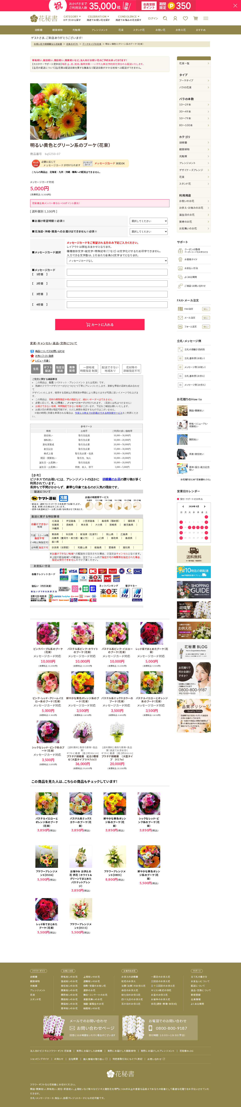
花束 (182, 176)
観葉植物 (184, 149)
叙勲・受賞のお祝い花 (94, 985)
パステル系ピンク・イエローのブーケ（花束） (117, 650)
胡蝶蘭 (183, 142)
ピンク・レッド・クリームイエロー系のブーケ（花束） (48, 700)
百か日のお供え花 (130, 1003)
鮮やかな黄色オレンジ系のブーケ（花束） (82, 700)
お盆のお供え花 (159, 994)
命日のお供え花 (129, 990)
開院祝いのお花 (69, 994)
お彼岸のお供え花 (160, 999)
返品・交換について (201, 990)
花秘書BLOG (187, 1051)
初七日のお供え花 (130, 994)
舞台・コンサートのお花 (95, 994)
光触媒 (183, 156)
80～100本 (186, 125)
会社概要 (73, 1059)
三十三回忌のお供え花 (163, 985)
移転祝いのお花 (69, 976)
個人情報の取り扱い (93, 1059)
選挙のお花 (89, 990)
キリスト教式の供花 (161, 990)
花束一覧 (184, 63)
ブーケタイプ (186, 80)
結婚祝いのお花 (91, 1008)
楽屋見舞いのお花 (92, 999)
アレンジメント (187, 163)
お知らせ (58, 1059)
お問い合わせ (154, 1059)
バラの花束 (185, 87)
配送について (198, 985)
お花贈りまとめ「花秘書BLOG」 (196, 479)
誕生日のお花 (187, 214)
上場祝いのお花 (91, 976)
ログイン (153, 18)
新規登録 (196, 994)
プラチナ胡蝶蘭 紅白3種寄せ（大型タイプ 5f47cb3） (83, 753)
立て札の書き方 (199, 976)
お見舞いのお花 (188, 228)
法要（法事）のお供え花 (133, 985)
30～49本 (185, 111)
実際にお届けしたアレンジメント (158, 1051)
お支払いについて (200, 981)
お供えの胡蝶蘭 (129, 976)
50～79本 (185, 118)
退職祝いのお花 (91, 981)
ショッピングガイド (39, 1059)
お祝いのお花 (186, 201)
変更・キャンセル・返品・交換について (53, 343)
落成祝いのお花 (69, 981)
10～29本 (185, 104)
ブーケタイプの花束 (91, 44)
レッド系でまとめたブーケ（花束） (151, 650)
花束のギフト (72, 44)
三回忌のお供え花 (160, 981)
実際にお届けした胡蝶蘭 (89, 1051)
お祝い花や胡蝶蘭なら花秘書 (48, 44)
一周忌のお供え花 (160, 976)
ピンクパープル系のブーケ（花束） (48, 650)
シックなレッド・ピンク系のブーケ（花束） (48, 749)
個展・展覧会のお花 (93, 1003)
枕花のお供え (128, 981)
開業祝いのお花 (69, 990)
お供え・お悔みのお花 (191, 207)
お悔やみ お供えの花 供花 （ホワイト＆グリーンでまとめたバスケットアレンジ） (80, 879)
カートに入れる (102, 324)
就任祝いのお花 (69, 985)
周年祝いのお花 (69, 1008)
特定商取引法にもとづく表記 (128, 1059)
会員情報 (196, 999)
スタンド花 (185, 183)
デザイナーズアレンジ (191, 169)
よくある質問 (197, 1003)
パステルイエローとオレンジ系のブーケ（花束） (152, 700)
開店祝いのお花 (69, 999)
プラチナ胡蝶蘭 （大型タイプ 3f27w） (117, 753)
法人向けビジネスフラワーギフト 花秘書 (50, 1051)
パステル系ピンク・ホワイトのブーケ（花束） (82, 650)
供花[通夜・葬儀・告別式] (164, 1003)
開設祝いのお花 (69, 1003)
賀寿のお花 (185, 221)
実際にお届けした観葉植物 (122, 1051)
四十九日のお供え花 (132, 999)
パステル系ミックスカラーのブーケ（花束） (117, 700)
